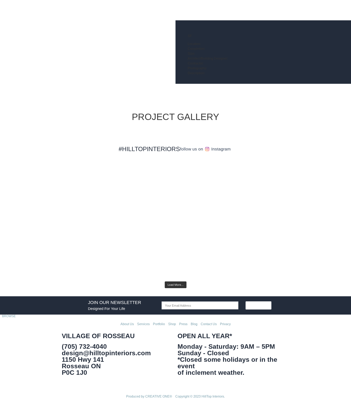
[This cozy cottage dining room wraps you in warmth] (89, 183)
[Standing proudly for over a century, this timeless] (204, 219)
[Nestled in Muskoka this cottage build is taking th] (261, 183)
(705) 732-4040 (84, 346)
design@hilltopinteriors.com (106, 353)
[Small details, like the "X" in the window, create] (147, 190)
